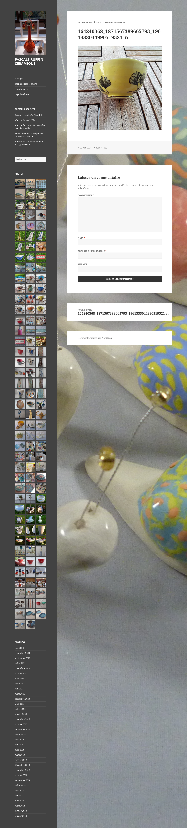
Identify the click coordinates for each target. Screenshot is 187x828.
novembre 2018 (22, 770)
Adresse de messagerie (92, 251)
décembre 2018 (22, 765)
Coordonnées (21, 89)
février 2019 (21, 760)
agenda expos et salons (26, 83)
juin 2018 (19, 790)
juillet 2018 (20, 785)
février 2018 (21, 810)
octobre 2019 (21, 724)
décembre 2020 (22, 698)
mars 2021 (20, 693)
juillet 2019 (20, 734)
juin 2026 (19, 648)
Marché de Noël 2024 (25, 120)
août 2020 (19, 704)
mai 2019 (19, 744)
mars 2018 (20, 805)
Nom (81, 237)
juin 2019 (19, 739)
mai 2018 (19, 795)
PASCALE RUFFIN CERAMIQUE (29, 61)
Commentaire (86, 195)
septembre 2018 (22, 780)
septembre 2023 (22, 658)
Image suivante (113, 22)
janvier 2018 (21, 816)
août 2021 (19, 678)
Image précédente (91, 22)
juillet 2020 (20, 709)
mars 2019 (20, 754)
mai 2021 (19, 688)
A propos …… (21, 78)
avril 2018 (19, 800)
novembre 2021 (22, 668)
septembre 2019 (22, 729)
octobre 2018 (21, 775)
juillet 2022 (20, 663)
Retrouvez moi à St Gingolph (28, 115)
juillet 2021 (20, 683)
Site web (83, 264)
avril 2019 (19, 749)
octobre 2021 (21, 673)
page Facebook (22, 94)
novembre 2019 (22, 719)
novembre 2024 (22, 653)
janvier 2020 (21, 714)
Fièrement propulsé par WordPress (95, 338)
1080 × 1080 (101, 147)
